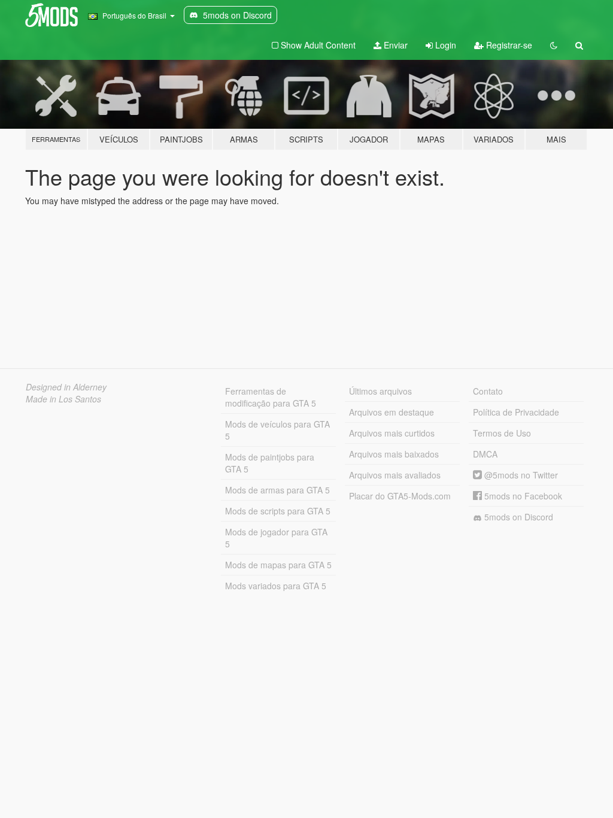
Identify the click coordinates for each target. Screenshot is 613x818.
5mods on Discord (517, 517)
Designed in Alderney (66, 387)
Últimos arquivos (380, 391)
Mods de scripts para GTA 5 (277, 511)
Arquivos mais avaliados (395, 475)
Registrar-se (508, 45)
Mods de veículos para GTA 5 (277, 430)
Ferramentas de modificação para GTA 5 (270, 397)
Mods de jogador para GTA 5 (276, 538)
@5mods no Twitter (520, 475)
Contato (488, 391)
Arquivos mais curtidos (392, 433)
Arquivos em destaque (391, 412)
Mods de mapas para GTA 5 (278, 565)
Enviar (394, 45)
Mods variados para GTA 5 (275, 586)
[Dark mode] (553, 45)
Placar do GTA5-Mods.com (400, 496)
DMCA (485, 454)
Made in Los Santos (63, 399)
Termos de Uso (502, 433)
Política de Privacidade (516, 412)
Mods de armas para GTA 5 (277, 490)
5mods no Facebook (522, 496)
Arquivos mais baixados (394, 454)
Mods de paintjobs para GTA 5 (269, 463)
